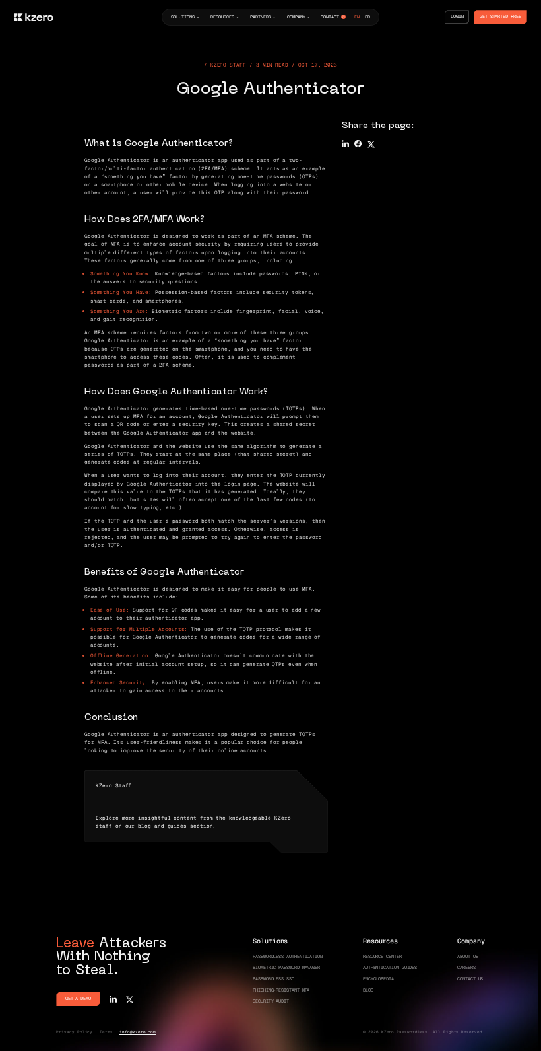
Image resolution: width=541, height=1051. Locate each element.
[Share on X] (371, 143)
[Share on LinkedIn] (345, 143)
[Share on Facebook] (358, 143)
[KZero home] (33, 17)
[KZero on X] (129, 999)
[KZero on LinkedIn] (113, 999)
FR (367, 17)
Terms (106, 1031)
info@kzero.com (137, 1031)
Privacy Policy (74, 1031)
